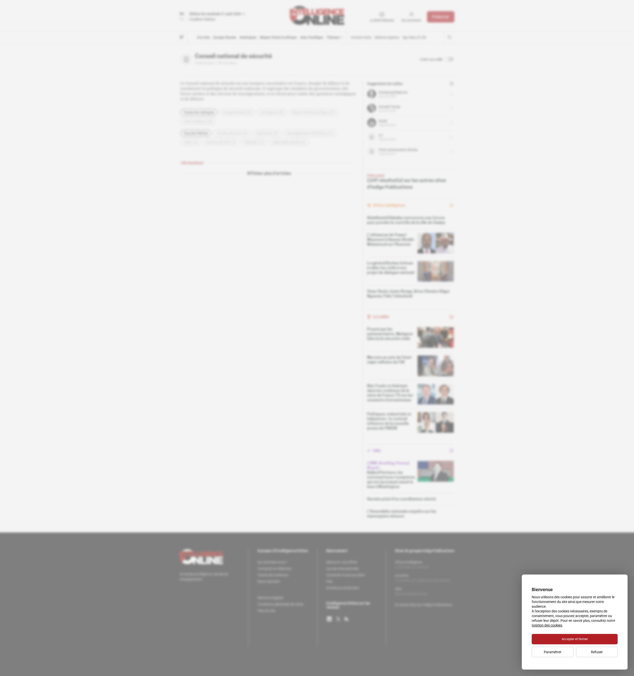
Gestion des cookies (547, 625)
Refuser (597, 652)
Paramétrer (552, 652)
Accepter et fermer (575, 639)
